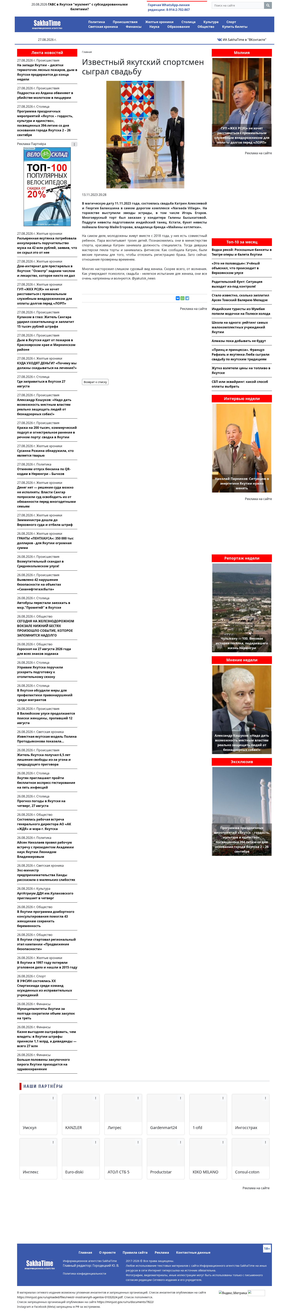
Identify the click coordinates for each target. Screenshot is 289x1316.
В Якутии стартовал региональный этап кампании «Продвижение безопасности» (46, 944)
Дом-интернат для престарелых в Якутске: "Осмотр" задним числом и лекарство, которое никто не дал (46, 271)
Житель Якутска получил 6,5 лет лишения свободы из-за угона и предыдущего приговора (44, 759)
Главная (85, 1252)
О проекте (107, 1252)
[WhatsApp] (182, 298)
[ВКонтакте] (178, 298)
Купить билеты (235, 26)
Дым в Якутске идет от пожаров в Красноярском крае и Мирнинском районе (46, 345)
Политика (96, 22)
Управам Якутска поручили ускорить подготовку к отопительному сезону (40, 672)
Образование (178, 26)
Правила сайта (135, 1252)
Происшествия (125, 22)
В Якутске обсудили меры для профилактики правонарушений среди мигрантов (45, 695)
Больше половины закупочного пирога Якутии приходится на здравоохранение (43, 1064)
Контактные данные (193, 1252)
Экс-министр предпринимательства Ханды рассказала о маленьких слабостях (46, 875)
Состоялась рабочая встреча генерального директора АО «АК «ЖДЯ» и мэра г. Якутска (44, 824)
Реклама (162, 1252)
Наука (154, 26)
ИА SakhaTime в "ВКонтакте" (244, 39)
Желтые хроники (159, 22)
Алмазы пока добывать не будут (239, 341)
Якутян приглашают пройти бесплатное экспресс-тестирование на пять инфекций (46, 783)
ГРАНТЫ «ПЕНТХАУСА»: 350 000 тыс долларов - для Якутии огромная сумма (45, 543)
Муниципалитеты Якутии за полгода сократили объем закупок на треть (46, 1013)
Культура (211, 22)
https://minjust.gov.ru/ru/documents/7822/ (125, 1302)
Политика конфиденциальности (84, 1273)
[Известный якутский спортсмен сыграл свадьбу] (144, 134)
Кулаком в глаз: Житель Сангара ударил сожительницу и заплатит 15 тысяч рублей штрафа (45, 322)
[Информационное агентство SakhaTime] (47, 23)
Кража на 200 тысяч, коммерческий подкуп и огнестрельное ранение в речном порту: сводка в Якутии (47, 432)
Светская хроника (103, 26)
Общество (206, 26)
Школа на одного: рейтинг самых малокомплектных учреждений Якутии (240, 327)
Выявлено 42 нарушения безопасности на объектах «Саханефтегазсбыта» (39, 584)
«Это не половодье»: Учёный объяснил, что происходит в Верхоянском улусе (236, 268)
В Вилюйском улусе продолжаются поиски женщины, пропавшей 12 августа (46, 718)
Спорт (231, 22)
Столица (188, 22)
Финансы (134, 26)
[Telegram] (187, 298)
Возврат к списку (95, 382)
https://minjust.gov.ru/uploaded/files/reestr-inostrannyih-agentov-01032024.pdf (70, 1297)
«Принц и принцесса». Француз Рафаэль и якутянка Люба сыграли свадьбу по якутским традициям (241, 354)
